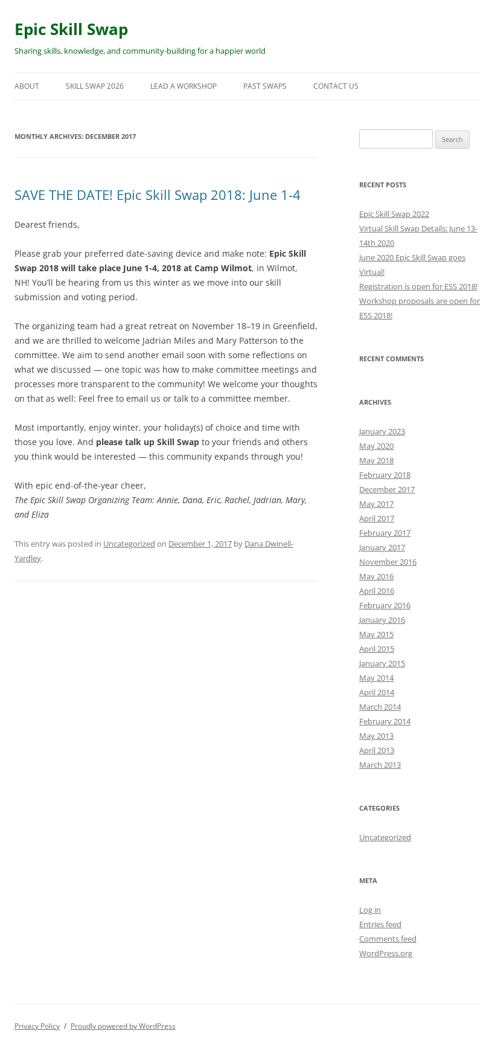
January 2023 (382, 431)
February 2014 (384, 721)
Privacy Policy (37, 1026)
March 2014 (380, 706)
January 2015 (382, 663)
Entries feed (380, 924)
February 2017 (384, 532)
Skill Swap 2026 (95, 86)
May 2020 (376, 445)
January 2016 (382, 619)
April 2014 (376, 692)
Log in (370, 909)
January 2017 (382, 547)
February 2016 (384, 605)
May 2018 (376, 460)
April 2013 (376, 750)
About (26, 86)
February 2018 (384, 474)
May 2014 (376, 677)
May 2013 (376, 735)
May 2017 (376, 503)
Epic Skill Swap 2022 (394, 213)
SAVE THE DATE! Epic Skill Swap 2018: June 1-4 (157, 194)
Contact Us (336, 86)
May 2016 (376, 576)
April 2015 (376, 648)
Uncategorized (129, 543)
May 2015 (376, 634)
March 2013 (380, 764)
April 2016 (376, 590)
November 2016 (388, 561)
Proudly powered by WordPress (123, 1026)
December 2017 (387, 489)
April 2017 (376, 518)
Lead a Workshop (183, 86)
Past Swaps (265, 86)
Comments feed (388, 938)
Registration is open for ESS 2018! (418, 286)
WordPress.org (385, 953)
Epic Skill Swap (71, 29)
